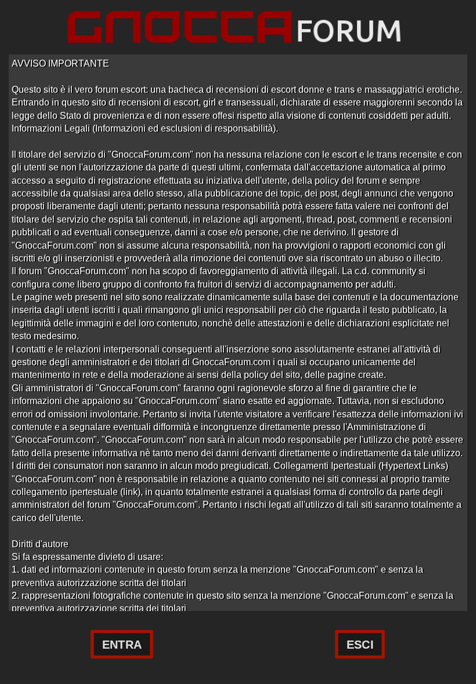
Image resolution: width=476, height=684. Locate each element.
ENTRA (122, 644)
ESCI (360, 644)
